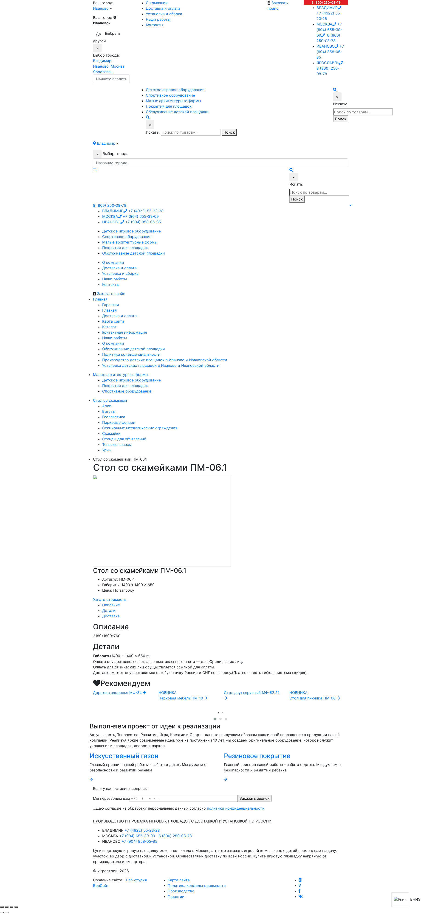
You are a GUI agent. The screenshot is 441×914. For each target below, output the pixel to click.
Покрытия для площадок (125, 385)
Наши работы (158, 19)
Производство (181, 891)
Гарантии (110, 304)
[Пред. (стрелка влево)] (2, 912)
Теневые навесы (117, 444)
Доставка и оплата (163, 8)
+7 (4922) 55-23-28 (329, 13)
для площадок (169, 106)
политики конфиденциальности (236, 808)
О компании (157, 2)
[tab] (225, 605)
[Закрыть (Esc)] (2, 907)
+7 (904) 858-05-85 (330, 52)
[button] (215, 718)
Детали (109, 610)
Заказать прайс (111, 293)
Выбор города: (106, 55)
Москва (117, 66)
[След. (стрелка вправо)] (6, 912)
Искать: (153, 132)
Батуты (109, 411)
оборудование (170, 95)
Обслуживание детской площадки (133, 349)
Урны (106, 450)
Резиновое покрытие (257, 756)
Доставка (111, 616)
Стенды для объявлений (124, 439)
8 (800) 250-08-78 (326, 2)
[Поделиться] (6, 907)
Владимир (102, 60)
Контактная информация (124, 332)
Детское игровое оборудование (131, 380)
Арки (106, 406)
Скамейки (111, 433)
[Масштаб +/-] (16, 907)
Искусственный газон (124, 756)
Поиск (229, 132)
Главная (109, 310)
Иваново (101, 66)
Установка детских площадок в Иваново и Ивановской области (160, 365)
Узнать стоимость (109, 599)
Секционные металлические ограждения (139, 428)
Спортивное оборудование (126, 391)
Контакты (154, 25)
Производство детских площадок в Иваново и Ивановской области (164, 360)
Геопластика (113, 417)
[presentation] (218, 712)
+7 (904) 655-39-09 (329, 29)
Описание (111, 605)
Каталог (109, 326)
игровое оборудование (175, 89)
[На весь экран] (11, 907)
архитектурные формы (173, 100)
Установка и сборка (164, 13)
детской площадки (177, 111)
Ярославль (103, 71)
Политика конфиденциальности (131, 354)
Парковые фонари (118, 422)
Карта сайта (113, 321)
